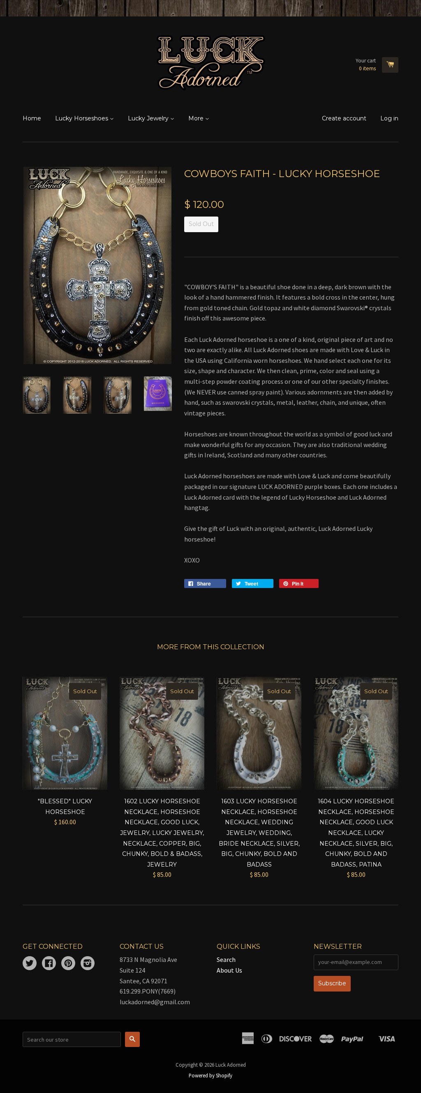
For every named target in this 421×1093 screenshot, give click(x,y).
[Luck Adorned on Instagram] (88, 964)
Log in (389, 118)
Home (32, 118)
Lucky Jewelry (149, 118)
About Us (229, 970)
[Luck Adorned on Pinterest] (68, 964)
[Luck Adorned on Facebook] (49, 964)
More (196, 118)
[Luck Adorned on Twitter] (30, 964)
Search (226, 959)
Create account (344, 118)
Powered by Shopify (210, 1075)
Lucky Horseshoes (82, 118)
